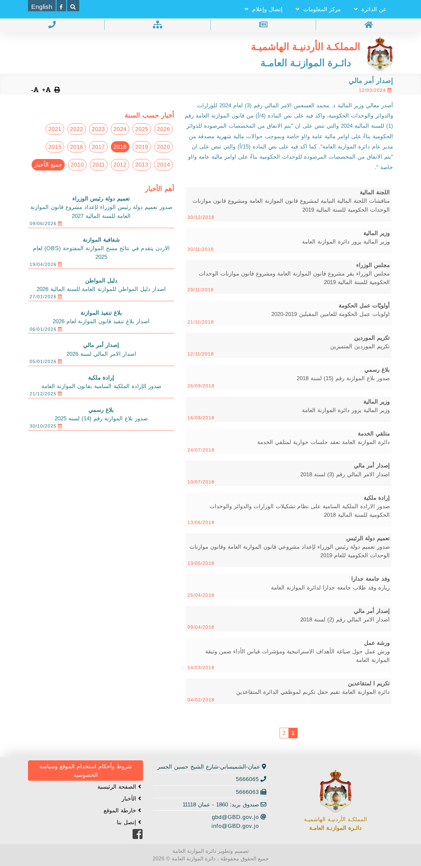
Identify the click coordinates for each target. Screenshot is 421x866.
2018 (120, 147)
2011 (98, 164)
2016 (76, 147)
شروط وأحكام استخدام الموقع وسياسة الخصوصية (85, 770)
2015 (55, 147)
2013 (141, 164)
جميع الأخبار (48, 164)
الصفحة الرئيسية (117, 786)
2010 (77, 164)
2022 (76, 129)
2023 (98, 129)
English (41, 6)
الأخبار (130, 798)
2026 (163, 129)
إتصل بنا (127, 822)
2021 (55, 129)
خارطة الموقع (121, 810)
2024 (120, 129)
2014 (163, 164)
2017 (98, 147)
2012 (120, 164)
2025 (141, 129)
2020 (163, 147)
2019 (141, 147)
